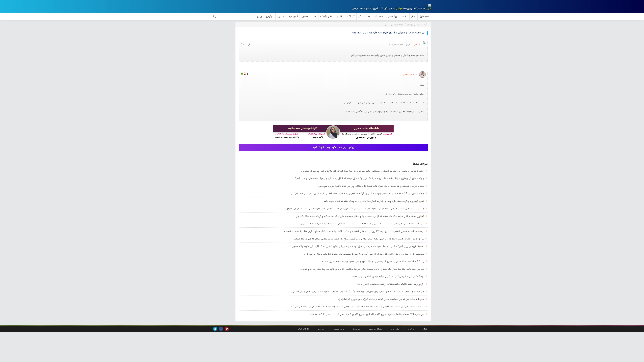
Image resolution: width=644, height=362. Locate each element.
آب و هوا (321, 328)
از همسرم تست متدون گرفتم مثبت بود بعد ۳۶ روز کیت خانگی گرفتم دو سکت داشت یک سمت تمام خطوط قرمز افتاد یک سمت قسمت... (353, 231)
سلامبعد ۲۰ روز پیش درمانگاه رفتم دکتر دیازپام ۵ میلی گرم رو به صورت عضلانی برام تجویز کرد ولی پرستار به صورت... (364, 254)
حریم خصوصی (339, 328)
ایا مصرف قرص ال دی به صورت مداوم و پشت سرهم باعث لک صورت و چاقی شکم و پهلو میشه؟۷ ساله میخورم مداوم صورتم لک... (356, 307)
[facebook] (221, 329)
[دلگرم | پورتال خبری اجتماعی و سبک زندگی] (427, 6)
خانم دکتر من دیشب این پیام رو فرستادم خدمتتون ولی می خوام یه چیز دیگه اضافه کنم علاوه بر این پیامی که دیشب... (362, 171)
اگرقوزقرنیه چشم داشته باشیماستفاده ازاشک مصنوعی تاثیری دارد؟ (390, 284)
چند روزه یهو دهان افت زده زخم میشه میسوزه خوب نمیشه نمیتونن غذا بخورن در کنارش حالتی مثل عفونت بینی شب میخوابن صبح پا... (353, 209)
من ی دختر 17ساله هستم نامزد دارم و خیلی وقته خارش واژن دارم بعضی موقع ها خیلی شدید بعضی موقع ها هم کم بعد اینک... (358, 239)
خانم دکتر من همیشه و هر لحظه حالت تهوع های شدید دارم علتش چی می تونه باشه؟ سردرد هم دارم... (370, 186)
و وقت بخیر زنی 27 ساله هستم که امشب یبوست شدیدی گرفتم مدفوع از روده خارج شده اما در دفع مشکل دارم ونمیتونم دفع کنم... (356, 194)
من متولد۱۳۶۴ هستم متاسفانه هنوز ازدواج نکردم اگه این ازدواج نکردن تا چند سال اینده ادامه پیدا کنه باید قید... (366, 314)
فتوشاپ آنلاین (303, 328)
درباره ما (411, 328)
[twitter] (215, 329)
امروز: (428, 8)
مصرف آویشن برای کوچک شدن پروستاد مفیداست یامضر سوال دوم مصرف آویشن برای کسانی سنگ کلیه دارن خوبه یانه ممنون (358, 246)
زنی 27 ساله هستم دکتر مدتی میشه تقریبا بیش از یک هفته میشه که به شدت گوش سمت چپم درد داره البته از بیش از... (361, 224)
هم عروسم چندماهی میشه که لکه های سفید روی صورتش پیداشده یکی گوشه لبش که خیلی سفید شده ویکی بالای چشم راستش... (357, 292)
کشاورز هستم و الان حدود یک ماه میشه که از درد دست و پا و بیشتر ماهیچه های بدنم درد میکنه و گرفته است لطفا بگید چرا (360, 216)
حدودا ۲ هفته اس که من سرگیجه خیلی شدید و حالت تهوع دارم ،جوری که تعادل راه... (380, 299)
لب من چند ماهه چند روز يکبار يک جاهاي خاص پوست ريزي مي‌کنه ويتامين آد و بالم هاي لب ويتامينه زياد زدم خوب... (362, 269)
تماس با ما (395, 328)
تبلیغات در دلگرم (376, 328)
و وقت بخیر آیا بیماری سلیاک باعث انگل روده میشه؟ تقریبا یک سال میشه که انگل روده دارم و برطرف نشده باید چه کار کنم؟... (358, 178)
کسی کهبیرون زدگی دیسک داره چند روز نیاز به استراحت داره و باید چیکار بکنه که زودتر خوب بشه (374, 201)
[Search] (214, 16)
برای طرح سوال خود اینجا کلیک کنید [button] (333, 147)
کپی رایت (357, 328)
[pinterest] (227, 329)
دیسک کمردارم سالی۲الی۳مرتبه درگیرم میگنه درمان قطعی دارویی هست (387, 277)
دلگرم (424, 328)
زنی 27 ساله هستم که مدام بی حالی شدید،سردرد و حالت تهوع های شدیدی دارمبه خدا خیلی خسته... (372, 261)
